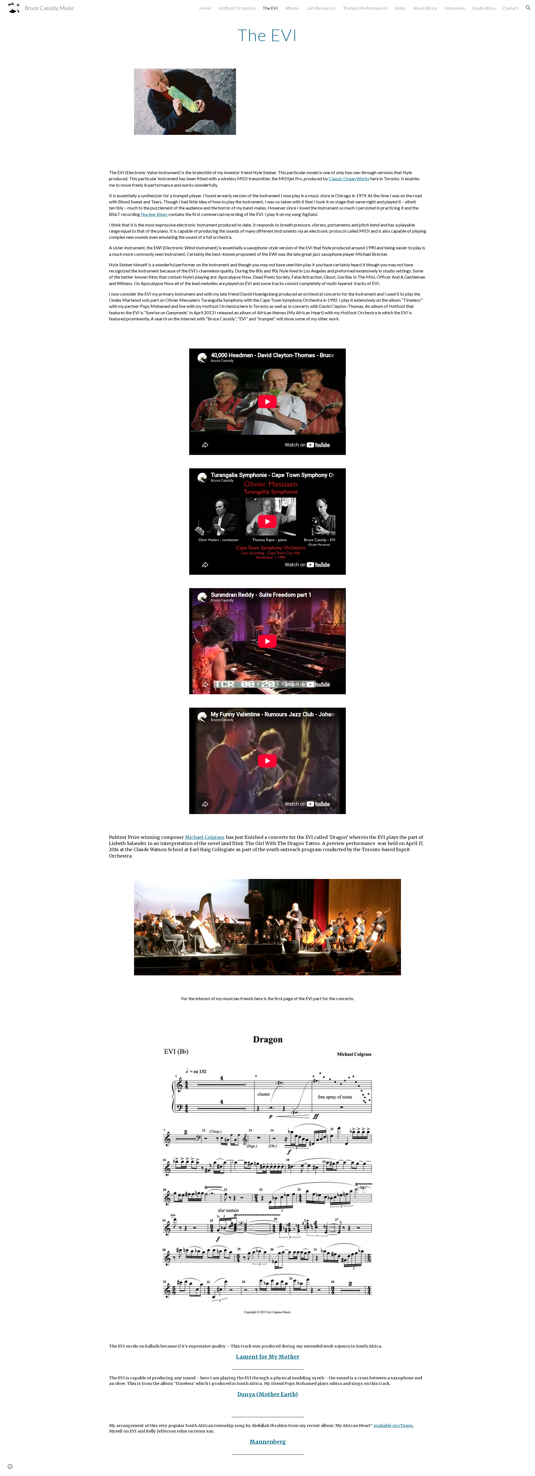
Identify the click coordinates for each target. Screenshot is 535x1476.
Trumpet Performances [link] (365, 8)
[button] (528, 7)
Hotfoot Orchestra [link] (237, 8)
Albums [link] (292, 8)
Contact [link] (510, 8)
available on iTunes (393, 1425)
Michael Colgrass (205, 837)
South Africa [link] (483, 8)
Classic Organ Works (349, 178)
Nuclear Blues (154, 214)
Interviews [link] (455, 8)
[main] (267, 34)
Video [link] (400, 8)
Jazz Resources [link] (321, 8)
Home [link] (205, 8)
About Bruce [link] (425, 8)
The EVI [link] (270, 8)
